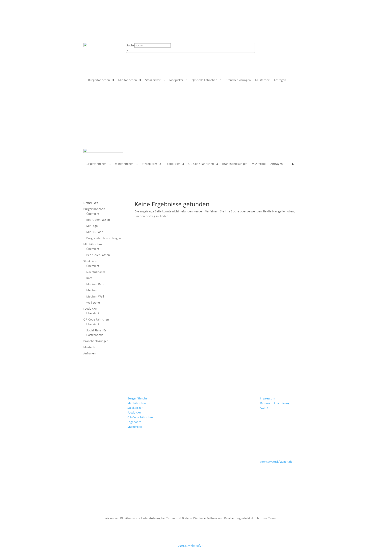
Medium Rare (95, 284)
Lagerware (134, 422)
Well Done (93, 302)
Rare (89, 278)
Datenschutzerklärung (275, 403)
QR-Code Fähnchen (204, 80)
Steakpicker (153, 80)
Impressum (267, 398)
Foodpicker (176, 80)
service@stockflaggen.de (276, 462)
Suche (130, 45)
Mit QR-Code (94, 232)
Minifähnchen (127, 80)
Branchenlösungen (238, 80)
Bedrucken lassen (98, 220)
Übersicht (92, 214)
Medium (91, 290)
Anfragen (280, 80)
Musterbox (262, 80)
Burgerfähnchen (99, 80)
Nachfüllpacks (95, 272)
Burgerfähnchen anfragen (103, 238)
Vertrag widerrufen (190, 545)
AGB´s (264, 408)
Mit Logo (92, 226)
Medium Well (95, 296)
